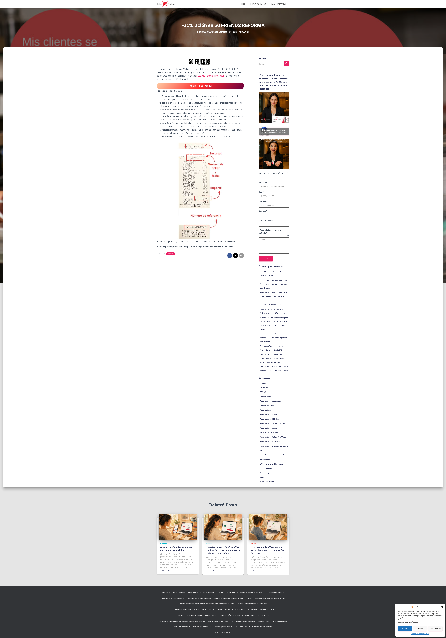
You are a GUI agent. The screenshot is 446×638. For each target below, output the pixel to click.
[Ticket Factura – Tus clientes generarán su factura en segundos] (166, 4)
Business (171, 253)
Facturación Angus (267, 410)
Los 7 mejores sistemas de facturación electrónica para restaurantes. (206, 604)
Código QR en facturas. (224, 627)
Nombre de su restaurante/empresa (273, 173)
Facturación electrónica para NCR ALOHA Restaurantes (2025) (245, 615)
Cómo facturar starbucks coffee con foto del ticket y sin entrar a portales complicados (274, 284)
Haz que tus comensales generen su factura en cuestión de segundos (188, 592)
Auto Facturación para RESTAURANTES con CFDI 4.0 (192, 627)
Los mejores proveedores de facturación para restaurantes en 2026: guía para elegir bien (272, 358)
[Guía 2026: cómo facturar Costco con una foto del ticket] (178, 527)
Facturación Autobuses (269, 415)
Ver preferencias (435, 628)
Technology (264, 473)
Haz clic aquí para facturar (200, 86)
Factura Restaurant (267, 406)
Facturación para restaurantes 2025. (252, 604)
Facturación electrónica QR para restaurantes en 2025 (193, 609)
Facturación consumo (268, 428)
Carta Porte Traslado (279, 4)
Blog (243, 4)
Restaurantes (265, 459)
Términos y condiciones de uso (420, 634)
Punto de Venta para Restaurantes (273, 455)
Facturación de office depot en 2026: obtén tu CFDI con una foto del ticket (268, 550)
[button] (441, 607)
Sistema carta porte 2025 (218, 621)
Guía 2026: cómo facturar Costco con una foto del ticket (177, 549)
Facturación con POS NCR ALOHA (272, 423)
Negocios (263, 450)
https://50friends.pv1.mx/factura (210, 76)
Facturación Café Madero (269, 419)
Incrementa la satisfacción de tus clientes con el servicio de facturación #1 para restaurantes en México (202, 598)
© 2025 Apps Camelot (223, 633)
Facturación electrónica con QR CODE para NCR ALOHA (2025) (182, 621)
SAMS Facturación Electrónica (271, 464)
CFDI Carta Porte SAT (276, 592)
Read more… (165, 570)
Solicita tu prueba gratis (258, 4)
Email (261, 192)
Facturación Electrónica (269, 432)
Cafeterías (264, 388)
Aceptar (404, 628)
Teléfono (263, 202)
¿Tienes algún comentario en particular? (270, 231)
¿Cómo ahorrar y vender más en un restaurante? (245, 592)
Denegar (420, 628)
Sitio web (263, 211)
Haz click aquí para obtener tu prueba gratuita (254, 627)
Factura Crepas (266, 397)
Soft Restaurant (266, 468)
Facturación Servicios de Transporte (274, 446)
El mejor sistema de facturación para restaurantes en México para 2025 (246, 609)
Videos (249, 598)
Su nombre (263, 182)
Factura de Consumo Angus (270, 401)
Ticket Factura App (267, 482)
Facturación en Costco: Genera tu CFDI (270, 598)
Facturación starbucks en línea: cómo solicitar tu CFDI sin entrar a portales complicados (274, 338)
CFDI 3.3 (263, 392)
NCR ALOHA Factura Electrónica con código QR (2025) (197, 615)
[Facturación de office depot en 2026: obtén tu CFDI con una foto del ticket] (268, 527)
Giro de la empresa (267, 221)
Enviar (266, 259)
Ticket (262, 477)
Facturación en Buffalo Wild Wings (273, 437)
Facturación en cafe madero (271, 441)
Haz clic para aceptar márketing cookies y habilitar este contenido (274, 131)
